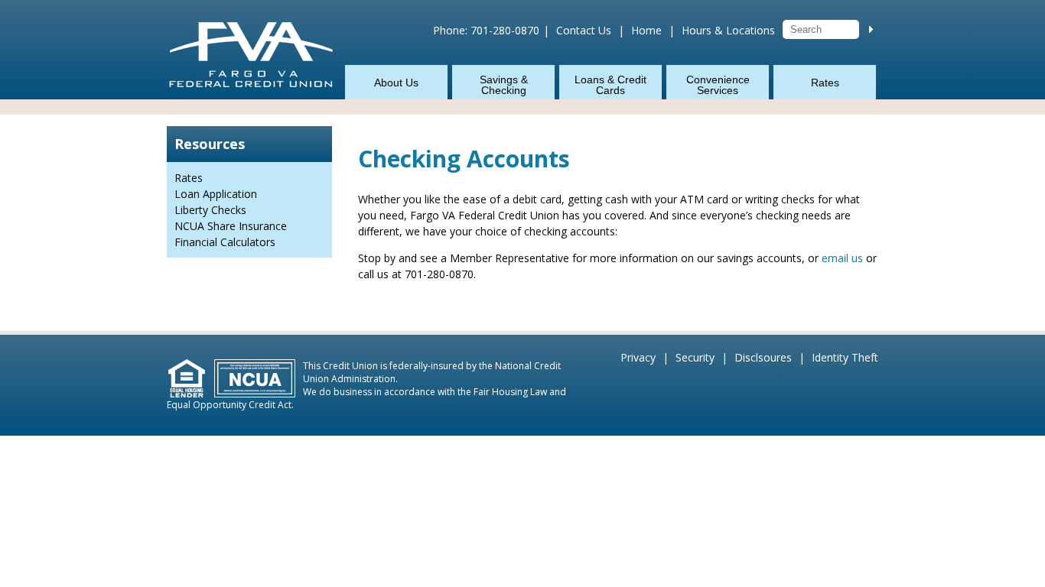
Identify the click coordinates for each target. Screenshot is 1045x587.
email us (842, 258)
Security (695, 357)
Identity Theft (845, 357)
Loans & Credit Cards (610, 84)
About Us (396, 82)
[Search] (871, 29)
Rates (825, 82)
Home (646, 30)
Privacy (638, 357)
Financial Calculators (224, 242)
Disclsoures (763, 357)
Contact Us (583, 30)
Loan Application (215, 193)
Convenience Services (718, 84)
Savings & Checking (504, 84)
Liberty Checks (210, 210)
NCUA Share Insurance (230, 226)
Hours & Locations (728, 30)
